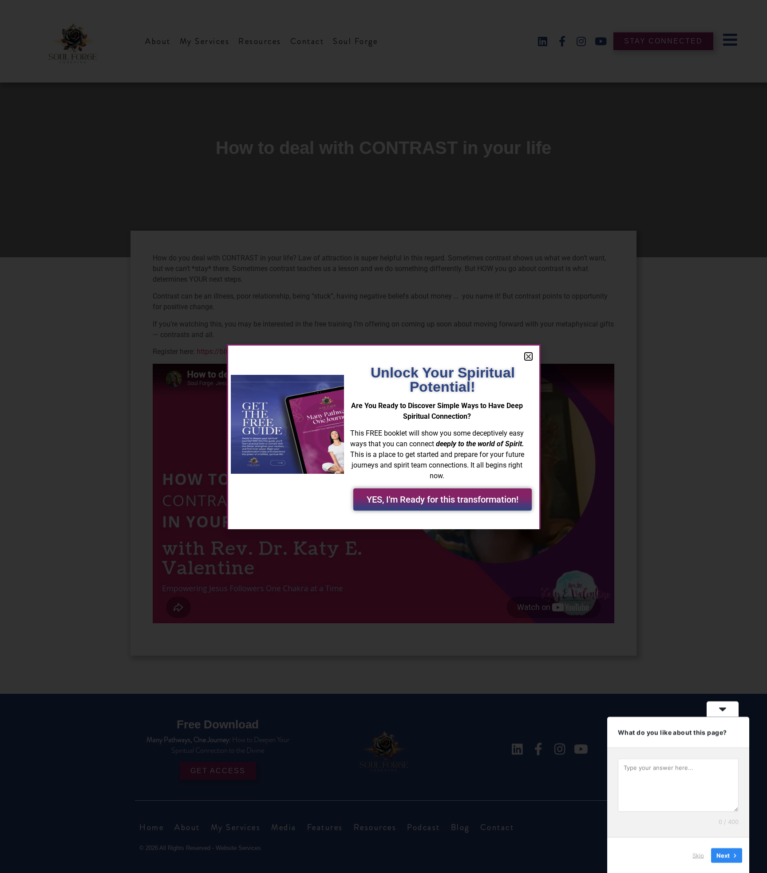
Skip (698, 854)
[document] (383, 436)
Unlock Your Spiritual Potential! (443, 380)
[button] (528, 356)
